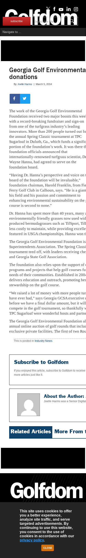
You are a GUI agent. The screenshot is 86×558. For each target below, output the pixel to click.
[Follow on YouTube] (60, 10)
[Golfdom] (46, 500)
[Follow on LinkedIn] (68, 10)
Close (47, 547)
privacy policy (32, 540)
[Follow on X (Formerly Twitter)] (47, 10)
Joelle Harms (24, 84)
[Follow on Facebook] (53, 10)
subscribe (17, 21)
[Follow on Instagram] (74, 10)
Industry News (43, 340)
